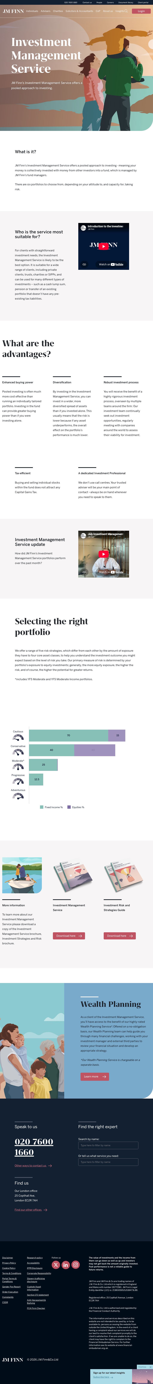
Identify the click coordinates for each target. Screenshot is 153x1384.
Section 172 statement (38, 1295)
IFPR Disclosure (34, 1268)
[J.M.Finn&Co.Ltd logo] (12, 1359)
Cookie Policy (8, 1268)
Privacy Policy (9, 1263)
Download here (65, 935)
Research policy (35, 1258)
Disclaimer (7, 1258)
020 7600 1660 (70, 2)
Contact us (87, 2)
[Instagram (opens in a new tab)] (75, 1264)
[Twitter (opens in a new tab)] (56, 1265)
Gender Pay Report (11, 1287)
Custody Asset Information (34, 1288)
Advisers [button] (45, 11)
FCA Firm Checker (36, 1308)
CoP (98, 11)
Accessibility (33, 1263)
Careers (110, 2)
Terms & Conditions (11, 1273)
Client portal (143, 2)
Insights (119, 11)
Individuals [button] (32, 11)
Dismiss (142, 1367)
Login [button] (141, 11)
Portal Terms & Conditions (9, 1280)
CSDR (5, 1302)
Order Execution (10, 1292)
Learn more (91, 1076)
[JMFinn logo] (13, 11)
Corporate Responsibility (39, 1273)
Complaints (7, 1297)
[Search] (126, 11)
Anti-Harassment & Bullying (36, 1301)
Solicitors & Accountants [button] (79, 11)
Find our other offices (28, 1209)
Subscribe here (101, 1377)
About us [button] (108, 11)
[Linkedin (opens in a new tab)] (66, 1265)
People (99, 2)
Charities (58, 11)
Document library (125, 2)
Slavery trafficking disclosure (36, 1280)
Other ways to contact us (31, 1165)
